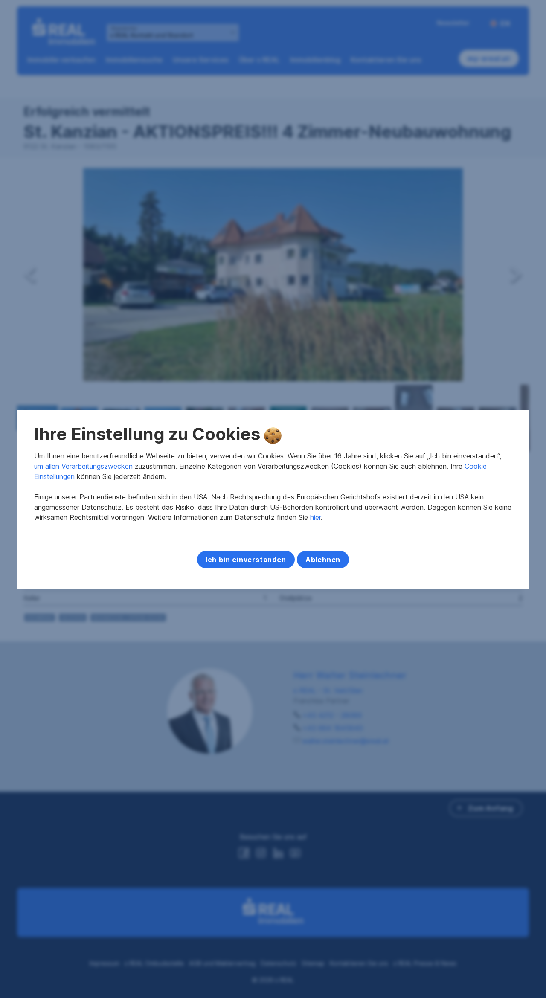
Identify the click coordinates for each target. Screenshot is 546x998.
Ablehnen (322, 559)
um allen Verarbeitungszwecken (83, 466)
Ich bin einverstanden (246, 559)
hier (315, 517)
